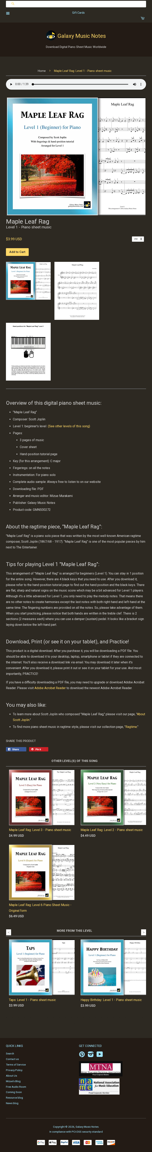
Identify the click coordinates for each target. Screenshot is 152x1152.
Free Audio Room (16, 1086)
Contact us (12, 1059)
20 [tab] (119, 1017)
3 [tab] (18, 1017)
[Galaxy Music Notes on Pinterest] (82, 1055)
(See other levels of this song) (69, 426)
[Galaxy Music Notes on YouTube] (100, 1055)
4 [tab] (24, 1017)
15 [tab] (89, 1017)
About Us (11, 1075)
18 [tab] (107, 1017)
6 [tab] (36, 1017)
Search (10, 1053)
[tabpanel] (39, 976)
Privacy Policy (14, 1070)
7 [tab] (42, 1017)
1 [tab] (6, 1017)
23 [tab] (137, 1017)
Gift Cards (78, 12)
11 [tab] (66, 1017)
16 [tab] (95, 1017)
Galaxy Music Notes (81, 36)
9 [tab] (54, 1017)
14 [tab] (84, 1017)
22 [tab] (131, 1017)
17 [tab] (101, 1017)
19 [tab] (113, 1017)
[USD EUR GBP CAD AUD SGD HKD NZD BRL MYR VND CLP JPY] (139, 239)
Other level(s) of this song (74, 761)
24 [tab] (143, 1017)
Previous (8, 932)
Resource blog (14, 1097)
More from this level (74, 931)
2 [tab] (12, 1017)
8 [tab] (48, 1017)
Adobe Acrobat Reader (50, 688)
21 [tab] (125, 1017)
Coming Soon (14, 1092)
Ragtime (131, 727)
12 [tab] (72, 1017)
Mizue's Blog (13, 1081)
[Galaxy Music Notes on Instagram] (91, 1055)
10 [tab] (60, 1017)
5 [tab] (30, 1017)
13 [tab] (78, 1017)
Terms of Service (16, 1064)
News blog (12, 1103)
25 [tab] (75, 1023)
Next (143, 932)
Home (42, 71)
